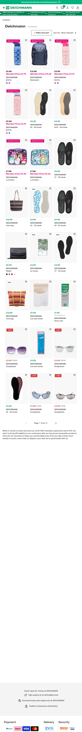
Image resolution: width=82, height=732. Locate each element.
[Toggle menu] (4, 7)
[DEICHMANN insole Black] (65, 159)
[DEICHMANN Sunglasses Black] (65, 394)
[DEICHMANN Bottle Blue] (17, 61)
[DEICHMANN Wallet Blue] (9, 274)
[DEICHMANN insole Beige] (65, 109)
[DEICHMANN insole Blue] (41, 207)
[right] (56, 423)
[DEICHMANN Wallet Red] (12, 274)
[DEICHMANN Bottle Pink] (9, 83)
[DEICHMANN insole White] (41, 253)
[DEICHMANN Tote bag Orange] (17, 301)
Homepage (6, 20)
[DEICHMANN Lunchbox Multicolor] (17, 160)
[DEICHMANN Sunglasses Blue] (65, 348)
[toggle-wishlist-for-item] (26, 40)
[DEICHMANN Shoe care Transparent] (65, 302)
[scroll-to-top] (76, 726)
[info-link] (59, 2)
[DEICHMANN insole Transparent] (41, 301)
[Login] (67, 7)
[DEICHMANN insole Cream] (41, 109)
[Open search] (57, 7)
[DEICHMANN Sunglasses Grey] (41, 394)
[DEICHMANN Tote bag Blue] (17, 207)
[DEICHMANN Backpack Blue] (41, 60)
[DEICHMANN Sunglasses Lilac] (17, 348)
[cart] (77, 7)
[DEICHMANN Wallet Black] (17, 254)
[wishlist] (72, 7)
